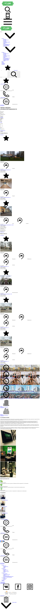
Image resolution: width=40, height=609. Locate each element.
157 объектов (2, 235)
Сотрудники (5, 578)
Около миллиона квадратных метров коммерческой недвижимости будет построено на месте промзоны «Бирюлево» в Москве (17, 391)
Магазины (4, 39)
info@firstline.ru (2, 540)
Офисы (4, 43)
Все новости (2, 399)
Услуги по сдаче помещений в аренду (8, 576)
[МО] (1, 120)
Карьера (4, 579)
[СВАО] (1, 121)
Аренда (3, 38)
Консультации (5, 573)
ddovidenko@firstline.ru (5, 519)
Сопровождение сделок (6, 574)
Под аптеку (4, 41)
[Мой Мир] (2, 541)
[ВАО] (1, 119)
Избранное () (16, 70)
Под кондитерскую (6, 58)
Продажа (3, 52)
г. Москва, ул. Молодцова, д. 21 (4, 266)
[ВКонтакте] (0, 541)
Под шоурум (5, 42)
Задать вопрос (2, 105)
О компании (3, 63)
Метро (1, 122)
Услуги (3, 62)
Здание (4, 46)
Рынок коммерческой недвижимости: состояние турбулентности (9, 377)
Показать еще (2, 364)
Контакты (3, 64)
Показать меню (2, 563)
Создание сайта (2, 595)
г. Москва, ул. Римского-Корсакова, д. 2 (5, 169)
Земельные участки (6, 571)
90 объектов (2, 134)
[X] (4, 541)
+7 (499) (2, 97)
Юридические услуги (6, 575)
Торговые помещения (6, 45)
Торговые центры (5, 566)
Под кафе (4, 40)
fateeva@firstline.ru (4, 506)
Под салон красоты (6, 53)
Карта (2, 61)
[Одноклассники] (1, 541)
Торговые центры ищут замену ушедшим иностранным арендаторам (9, 384)
